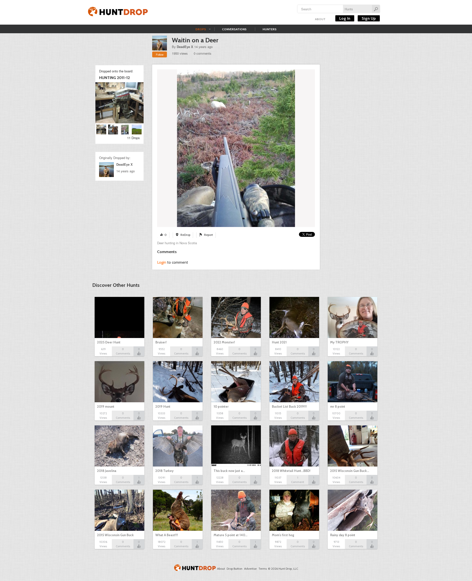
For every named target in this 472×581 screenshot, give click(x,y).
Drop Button (234, 568)
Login (161, 262)
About (320, 19)
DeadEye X (185, 46)
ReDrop (185, 235)
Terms (262, 568)
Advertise (250, 568)
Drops (200, 29)
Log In (344, 18)
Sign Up (369, 18)
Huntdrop (118, 12)
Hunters (270, 29)
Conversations (234, 29)
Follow (159, 54)
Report (208, 235)
